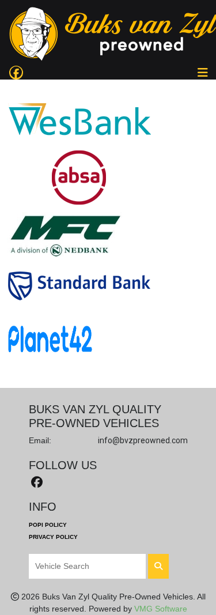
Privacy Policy (53, 537)
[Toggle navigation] (202, 73)
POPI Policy (48, 525)
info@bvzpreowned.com (143, 440)
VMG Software (160, 608)
